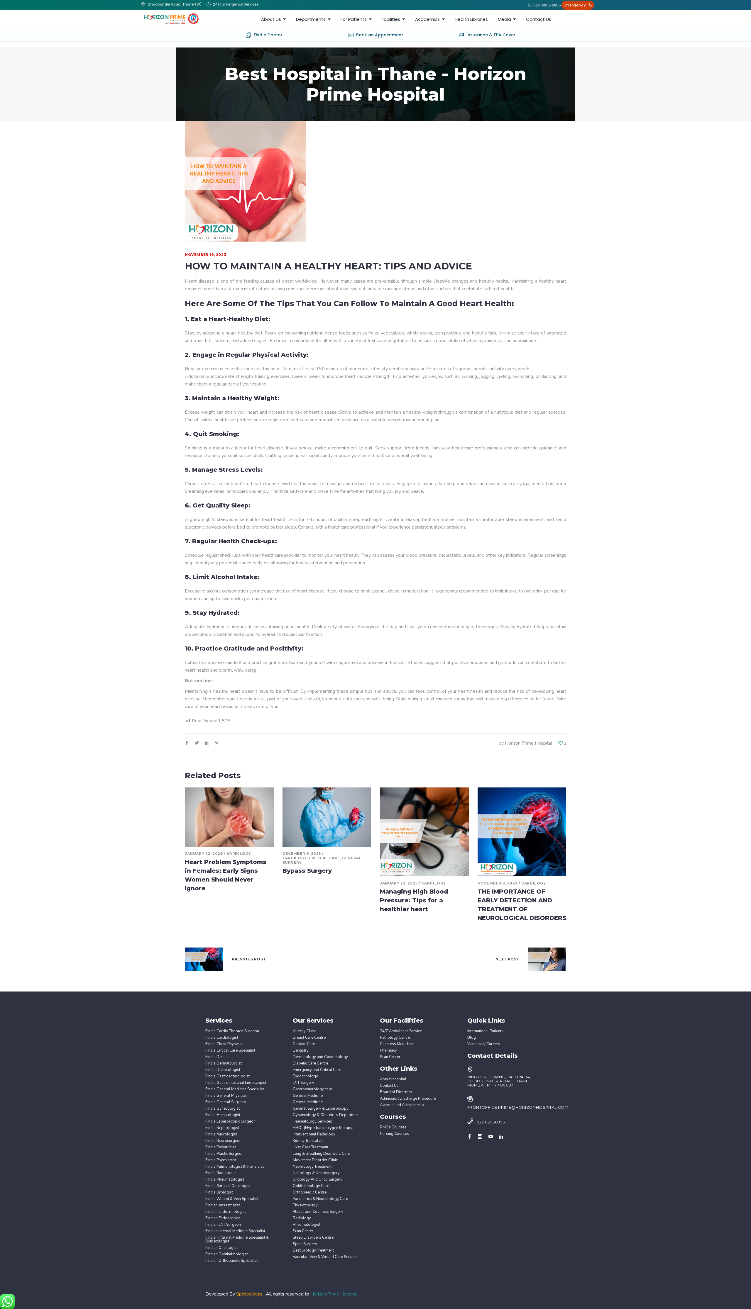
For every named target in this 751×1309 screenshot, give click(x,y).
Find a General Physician (226, 1096)
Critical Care (324, 858)
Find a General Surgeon (225, 1102)
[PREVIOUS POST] (204, 959)
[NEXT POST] (547, 959)
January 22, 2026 (204, 853)
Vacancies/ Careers (483, 1044)
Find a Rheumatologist (224, 1179)
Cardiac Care (304, 1044)
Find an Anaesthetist (222, 1205)
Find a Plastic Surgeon (224, 1154)
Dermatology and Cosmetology (320, 1057)
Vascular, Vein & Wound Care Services (325, 1257)
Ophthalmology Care (311, 1186)
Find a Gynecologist (222, 1109)
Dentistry (301, 1050)
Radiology (302, 1218)
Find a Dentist (217, 1057)
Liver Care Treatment (310, 1147)
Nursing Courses (394, 1134)
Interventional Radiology (314, 1134)
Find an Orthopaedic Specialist (231, 1261)
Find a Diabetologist (222, 1070)
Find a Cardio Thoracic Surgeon (232, 1031)
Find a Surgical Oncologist (228, 1186)
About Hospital (393, 1079)
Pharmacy (388, 1050)
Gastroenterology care (312, 1089)
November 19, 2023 (205, 254)
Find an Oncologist (221, 1248)
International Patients (485, 1031)
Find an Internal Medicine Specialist (235, 1231)
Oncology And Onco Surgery (317, 1179)
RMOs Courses (393, 1127)
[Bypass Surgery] (327, 817)
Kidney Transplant (308, 1141)
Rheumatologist (306, 1225)
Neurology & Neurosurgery (316, 1173)
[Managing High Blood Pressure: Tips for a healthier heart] (424, 831)
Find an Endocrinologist (225, 1212)
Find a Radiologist (221, 1173)
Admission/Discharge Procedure (408, 1099)
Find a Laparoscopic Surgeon (230, 1121)
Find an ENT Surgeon (223, 1225)
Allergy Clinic (304, 1031)
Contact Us (389, 1086)
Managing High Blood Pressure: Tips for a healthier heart (414, 900)
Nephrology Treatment (312, 1167)
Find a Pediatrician (220, 1147)
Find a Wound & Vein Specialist (231, 1199)
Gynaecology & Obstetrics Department (326, 1115)
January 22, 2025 (399, 883)
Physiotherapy (305, 1205)
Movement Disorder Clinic (315, 1160)
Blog (471, 1038)
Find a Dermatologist (223, 1063)
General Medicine (308, 1096)
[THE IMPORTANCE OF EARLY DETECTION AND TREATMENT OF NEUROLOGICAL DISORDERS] (522, 831)
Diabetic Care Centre (310, 1063)
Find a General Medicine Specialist (234, 1089)
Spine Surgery (305, 1244)
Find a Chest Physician (224, 1044)
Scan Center (303, 1231)
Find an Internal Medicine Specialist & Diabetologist (237, 1239)
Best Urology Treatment (313, 1250)
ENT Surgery (303, 1083)
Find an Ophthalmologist (226, 1254)
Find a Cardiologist (221, 1038)
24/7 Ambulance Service (401, 1031)
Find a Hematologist (222, 1115)
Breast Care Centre (309, 1038)
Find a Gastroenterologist (227, 1076)
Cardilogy (239, 853)
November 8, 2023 (498, 883)
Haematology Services (312, 1121)
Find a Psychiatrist (220, 1160)
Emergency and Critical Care (317, 1070)
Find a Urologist (219, 1192)
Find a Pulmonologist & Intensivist (234, 1167)
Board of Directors (396, 1092)
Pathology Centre (395, 1038)
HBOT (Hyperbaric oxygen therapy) (323, 1128)
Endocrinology (305, 1076)
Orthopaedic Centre (310, 1192)
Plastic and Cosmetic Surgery (318, 1212)
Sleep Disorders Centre (313, 1238)
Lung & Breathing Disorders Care (321, 1154)
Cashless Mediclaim (397, 1044)
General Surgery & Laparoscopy (321, 1109)
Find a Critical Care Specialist (230, 1050)
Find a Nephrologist (222, 1128)
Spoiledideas (249, 1294)
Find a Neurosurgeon (223, 1141)
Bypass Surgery (307, 870)
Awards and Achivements (402, 1105)
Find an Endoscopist (222, 1218)
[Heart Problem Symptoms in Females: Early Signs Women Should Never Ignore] (229, 817)
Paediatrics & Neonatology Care (320, 1199)
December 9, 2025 (302, 853)
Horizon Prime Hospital (528, 743)
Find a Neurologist (221, 1134)
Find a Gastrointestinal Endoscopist (235, 1083)
